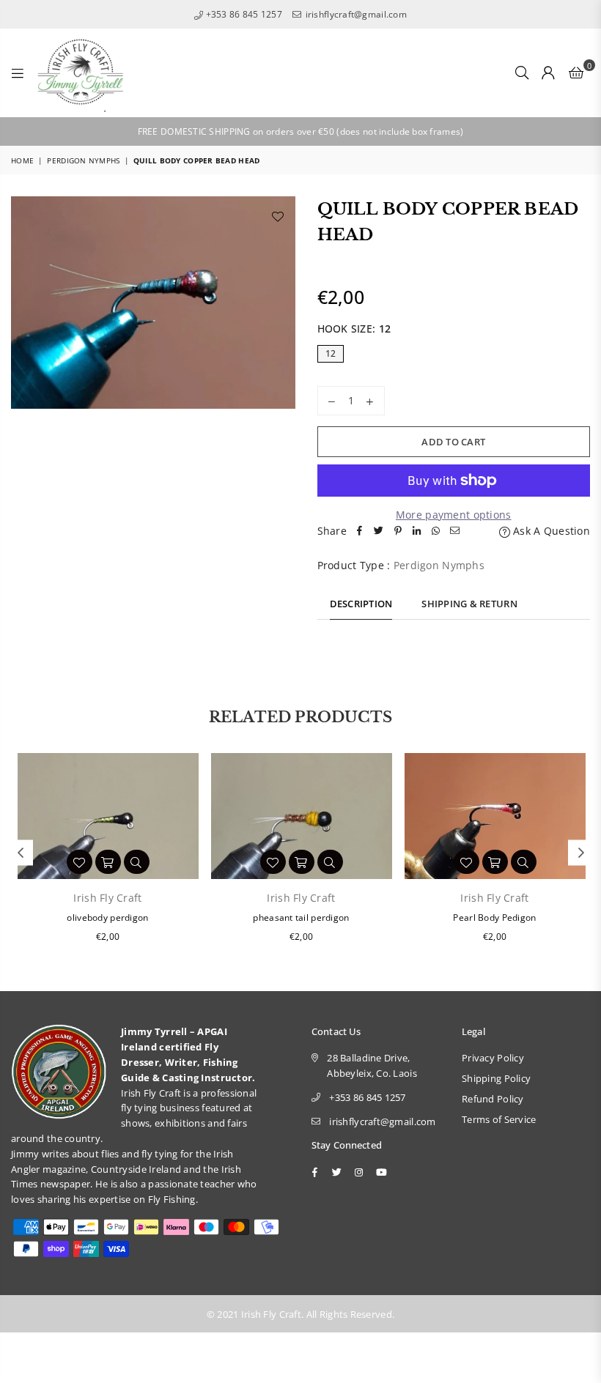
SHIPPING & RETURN (469, 603)
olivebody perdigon (107, 917)
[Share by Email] (455, 531)
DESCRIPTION (361, 603)
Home (22, 160)
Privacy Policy (493, 1057)
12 (330, 353)
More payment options (454, 515)
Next (581, 853)
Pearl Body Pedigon (494, 917)
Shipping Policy (496, 1078)
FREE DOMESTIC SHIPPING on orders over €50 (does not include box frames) (301, 131)
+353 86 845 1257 (242, 14)
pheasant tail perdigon (301, 917)
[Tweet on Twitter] (378, 531)
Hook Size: (354, 328)
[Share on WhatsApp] (436, 531)
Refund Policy (493, 1098)
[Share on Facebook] (359, 531)
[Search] (522, 73)
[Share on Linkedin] (417, 531)
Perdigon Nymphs (83, 160)
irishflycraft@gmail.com (355, 14)
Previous (20, 853)
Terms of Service (499, 1119)
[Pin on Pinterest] (398, 531)
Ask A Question (550, 531)
